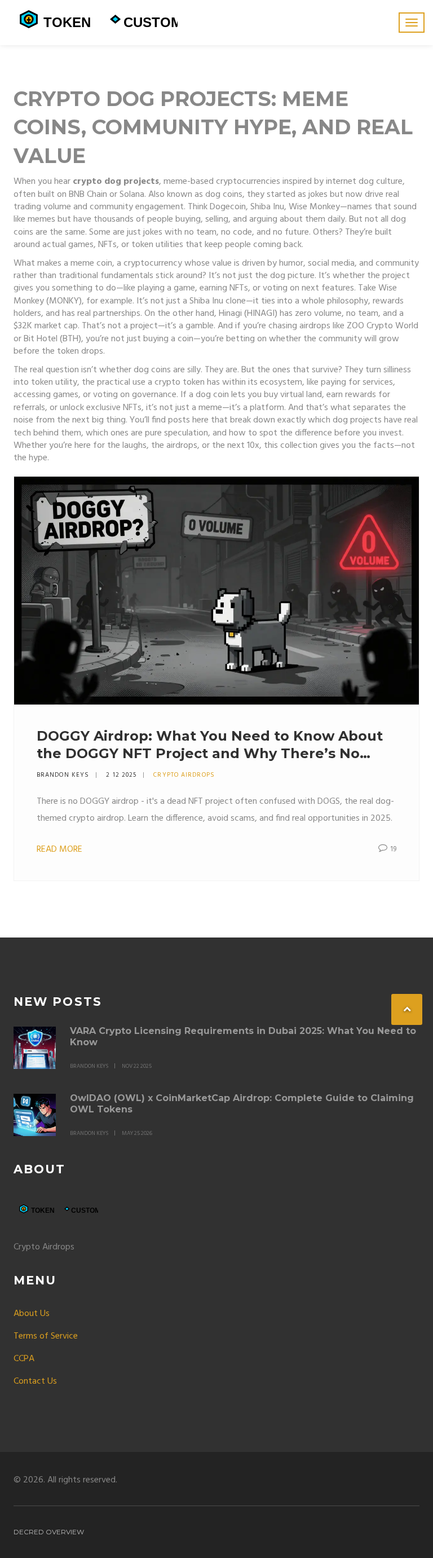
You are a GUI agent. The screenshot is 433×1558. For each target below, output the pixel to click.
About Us (32, 1313)
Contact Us (35, 1381)
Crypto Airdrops (184, 775)
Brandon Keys (63, 775)
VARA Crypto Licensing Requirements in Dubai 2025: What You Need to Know (243, 1037)
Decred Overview (49, 1532)
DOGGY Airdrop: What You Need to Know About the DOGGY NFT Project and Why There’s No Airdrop (210, 745)
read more (59, 849)
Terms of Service (46, 1336)
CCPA (24, 1359)
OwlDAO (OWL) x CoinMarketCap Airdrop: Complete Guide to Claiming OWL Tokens (242, 1104)
